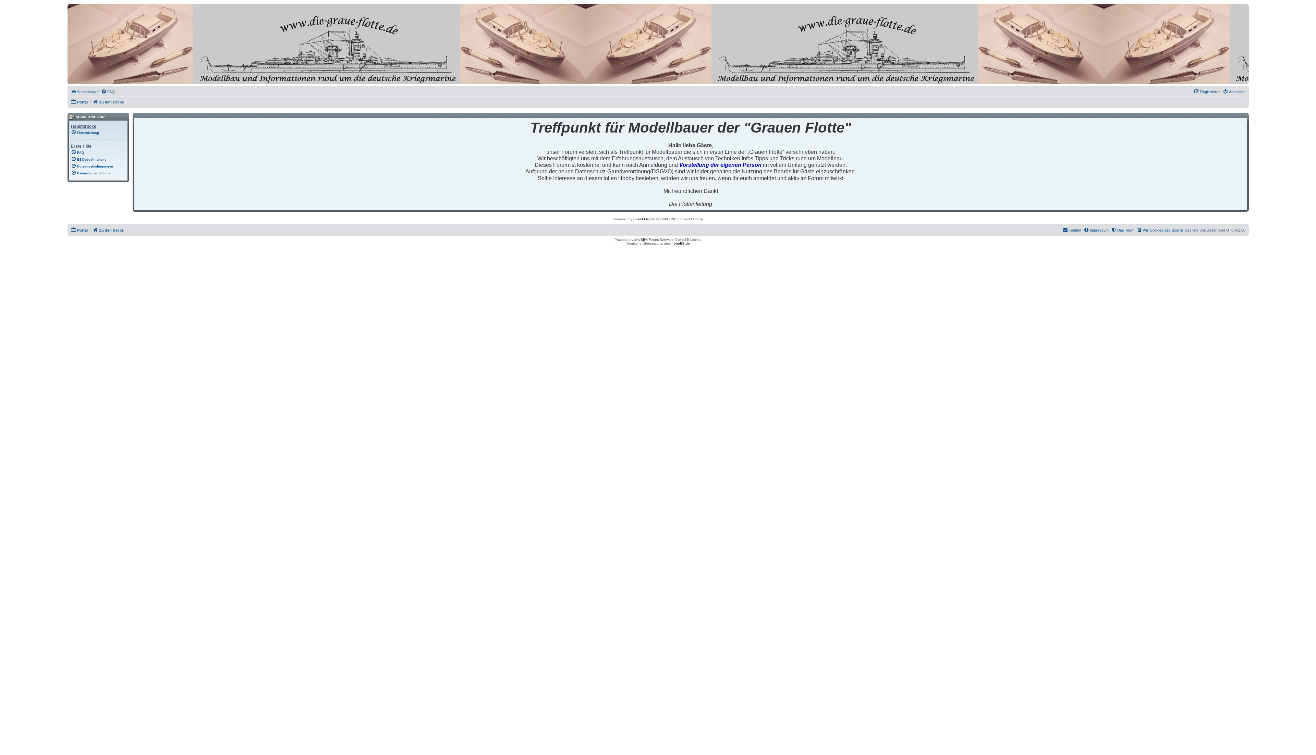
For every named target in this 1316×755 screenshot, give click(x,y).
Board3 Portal (644, 219)
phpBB (639, 240)
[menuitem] (108, 92)
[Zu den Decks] (98, 79)
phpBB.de (682, 243)
